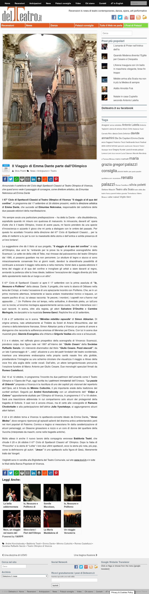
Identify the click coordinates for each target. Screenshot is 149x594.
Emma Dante (49, 543)
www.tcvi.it (80, 460)
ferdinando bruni (133, 142)
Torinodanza (132, 193)
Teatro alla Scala (125, 189)
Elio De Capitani (123, 138)
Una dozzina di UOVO (15, 555)
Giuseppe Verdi (107, 150)
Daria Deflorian (124, 133)
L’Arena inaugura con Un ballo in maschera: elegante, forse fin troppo (129, 68)
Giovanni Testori (138, 146)
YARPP (19, 536)
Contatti (102, 3)
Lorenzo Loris (106, 153)
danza (115, 133)
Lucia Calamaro (126, 153)
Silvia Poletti (20, 170)
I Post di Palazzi (133, 25)
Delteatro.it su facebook (117, 108)
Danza (54, 25)
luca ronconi (116, 153)
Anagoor (105, 124)
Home (7, 3)
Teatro (54, 170)
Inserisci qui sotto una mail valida (62, 576)
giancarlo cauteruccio (125, 146)
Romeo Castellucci (83, 543)
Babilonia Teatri (34, 543)
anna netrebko (115, 125)
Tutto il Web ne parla (111, 25)
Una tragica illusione (85, 555)
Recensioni (20, 3)
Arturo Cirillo (127, 129)
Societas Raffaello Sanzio (13, 545)
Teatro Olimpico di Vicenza (39, 545)
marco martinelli (122, 158)
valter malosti (113, 196)
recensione (116, 178)
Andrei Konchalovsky (15, 543)
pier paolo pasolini (135, 171)
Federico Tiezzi (119, 142)
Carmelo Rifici (107, 133)
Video (78, 3)
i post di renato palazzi (134, 149)
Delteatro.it (13, 591)
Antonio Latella (130, 124)
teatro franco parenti (109, 193)
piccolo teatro (123, 171)
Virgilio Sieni (125, 196)
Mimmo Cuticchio (65, 543)
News (48, 3)
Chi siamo (90, 3)
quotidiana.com (107, 178)
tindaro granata (121, 193)
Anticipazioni (35, 3)
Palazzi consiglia (63, 3)
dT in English (117, 3)
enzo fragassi (107, 142)
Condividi (6, 175)
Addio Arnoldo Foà (123, 88)
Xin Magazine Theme (138, 591)
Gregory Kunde (119, 149)
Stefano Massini (108, 189)
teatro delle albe (139, 189)
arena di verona (115, 129)
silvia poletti (137, 184)
